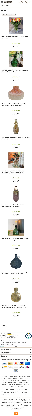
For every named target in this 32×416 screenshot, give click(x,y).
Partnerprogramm (24, 392)
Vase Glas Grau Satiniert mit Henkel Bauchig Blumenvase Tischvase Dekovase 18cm (14, 272)
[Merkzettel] (22, 2)
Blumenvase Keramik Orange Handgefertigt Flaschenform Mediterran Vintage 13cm (14, 104)
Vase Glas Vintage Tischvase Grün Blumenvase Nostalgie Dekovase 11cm (15, 70)
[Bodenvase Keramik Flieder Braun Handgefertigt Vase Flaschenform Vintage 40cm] (16, 194)
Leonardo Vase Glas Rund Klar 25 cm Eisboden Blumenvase (15, 37)
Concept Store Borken (21, 389)
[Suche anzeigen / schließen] (18, 2)
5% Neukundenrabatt (9, 389)
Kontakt (28, 395)
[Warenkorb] (29, 2)
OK (16, 413)
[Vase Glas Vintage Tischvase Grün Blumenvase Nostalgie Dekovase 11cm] (16, 59)
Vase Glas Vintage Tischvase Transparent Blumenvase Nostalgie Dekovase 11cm (13, 171)
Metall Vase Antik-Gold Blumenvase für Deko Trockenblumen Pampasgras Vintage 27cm (14, 306)
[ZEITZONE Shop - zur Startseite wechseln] (8, 2)
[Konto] (25, 2)
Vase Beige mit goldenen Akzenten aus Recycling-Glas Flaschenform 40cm (16, 138)
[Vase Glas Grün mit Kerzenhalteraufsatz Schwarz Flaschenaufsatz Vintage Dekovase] (16, 227)
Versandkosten (26, 376)
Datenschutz (14, 395)
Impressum (21, 395)
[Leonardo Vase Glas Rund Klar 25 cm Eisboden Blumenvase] (16, 25)
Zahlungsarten (14, 392)
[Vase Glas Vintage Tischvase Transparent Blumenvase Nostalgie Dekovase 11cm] (16, 160)
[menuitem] (2, 2)
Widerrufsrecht (5, 395)
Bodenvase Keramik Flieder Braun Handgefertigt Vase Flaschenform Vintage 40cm (15, 205)
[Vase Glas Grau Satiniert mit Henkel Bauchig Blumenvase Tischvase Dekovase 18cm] (16, 261)
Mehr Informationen (16, 408)
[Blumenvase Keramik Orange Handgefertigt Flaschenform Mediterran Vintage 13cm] (16, 93)
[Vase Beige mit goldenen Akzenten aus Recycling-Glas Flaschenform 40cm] (16, 126)
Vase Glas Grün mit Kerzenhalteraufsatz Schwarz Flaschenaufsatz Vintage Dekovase (15, 239)
